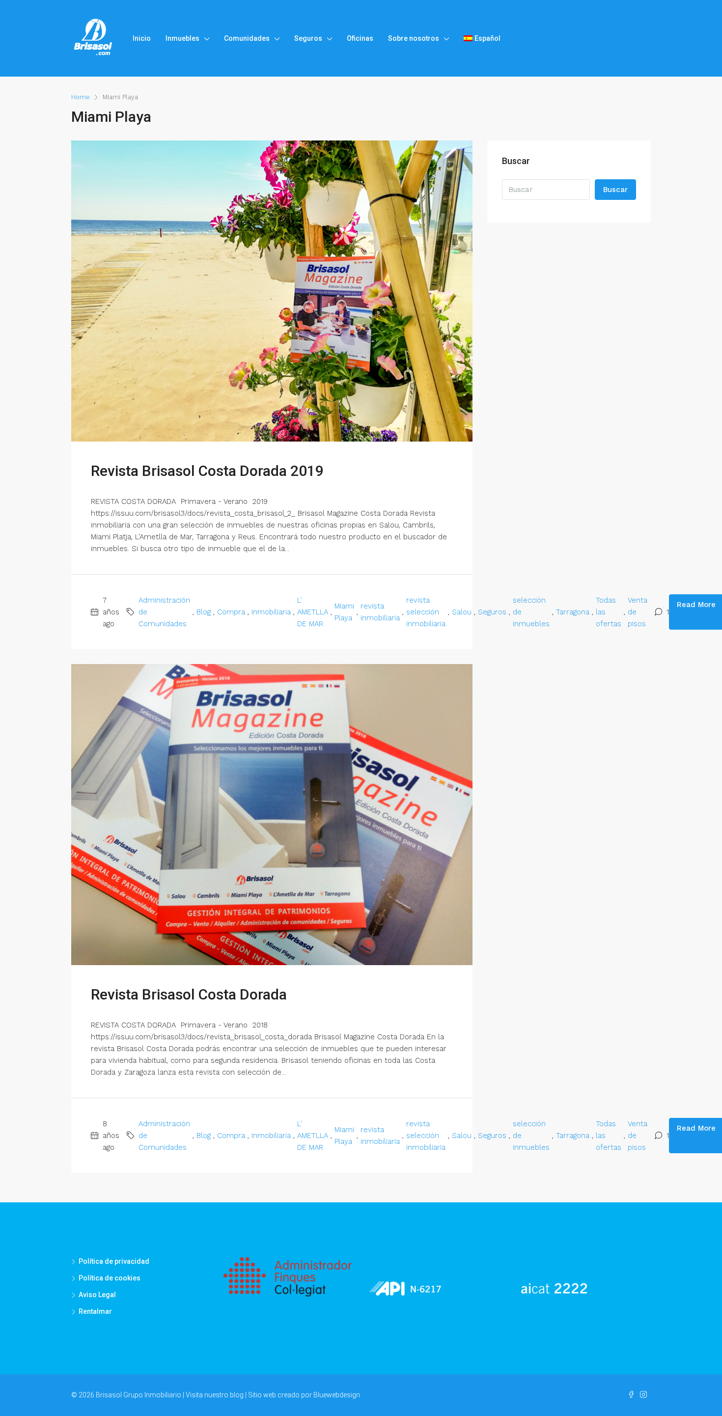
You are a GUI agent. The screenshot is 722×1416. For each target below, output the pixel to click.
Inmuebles (182, 38)
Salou (462, 612)
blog (237, 1395)
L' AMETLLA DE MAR (312, 612)
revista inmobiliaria (380, 612)
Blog (203, 612)
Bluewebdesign (336, 1395)
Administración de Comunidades (164, 612)
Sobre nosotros (413, 38)
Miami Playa (344, 612)
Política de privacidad (114, 1261)
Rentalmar (95, 1311)
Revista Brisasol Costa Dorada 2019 (207, 470)
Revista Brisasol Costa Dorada (189, 994)
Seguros (308, 38)
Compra (231, 612)
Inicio (142, 38)
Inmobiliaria (271, 612)
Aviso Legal (97, 1295)
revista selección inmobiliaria (425, 612)
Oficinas (360, 38)
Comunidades (247, 38)
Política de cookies (109, 1278)
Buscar (615, 189)
